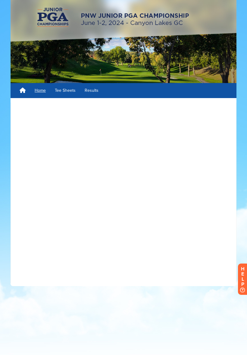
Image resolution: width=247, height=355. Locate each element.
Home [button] (40, 90)
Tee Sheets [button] (65, 90)
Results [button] (91, 90)
